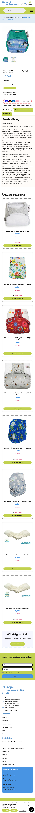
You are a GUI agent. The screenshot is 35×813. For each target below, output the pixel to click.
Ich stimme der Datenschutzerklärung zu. (13, 672)
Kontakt (4, 734)
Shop (3, 730)
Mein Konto (5, 755)
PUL (22, 17)
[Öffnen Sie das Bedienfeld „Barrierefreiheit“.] (31, 809)
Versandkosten (11, 94)
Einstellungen (23, 810)
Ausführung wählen (17, 409)
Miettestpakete (7, 724)
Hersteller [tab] (6, 114)
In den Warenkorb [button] (17, 245)
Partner (4, 758)
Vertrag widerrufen (8, 764)
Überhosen (17, 17)
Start (3, 17)
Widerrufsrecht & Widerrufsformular (13, 748)
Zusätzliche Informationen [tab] (23, 110)
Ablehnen (14, 810)
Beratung (5, 720)
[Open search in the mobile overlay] (14, 10)
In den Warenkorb (9, 88)
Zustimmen (5, 810)
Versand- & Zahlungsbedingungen (12, 741)
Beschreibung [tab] (7, 110)
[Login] (30, 2)
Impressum (5, 751)
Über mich (5, 717)
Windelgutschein (7, 727)
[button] (29, 28)
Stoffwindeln (9, 17)
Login (30, 4)
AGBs (4, 745)
